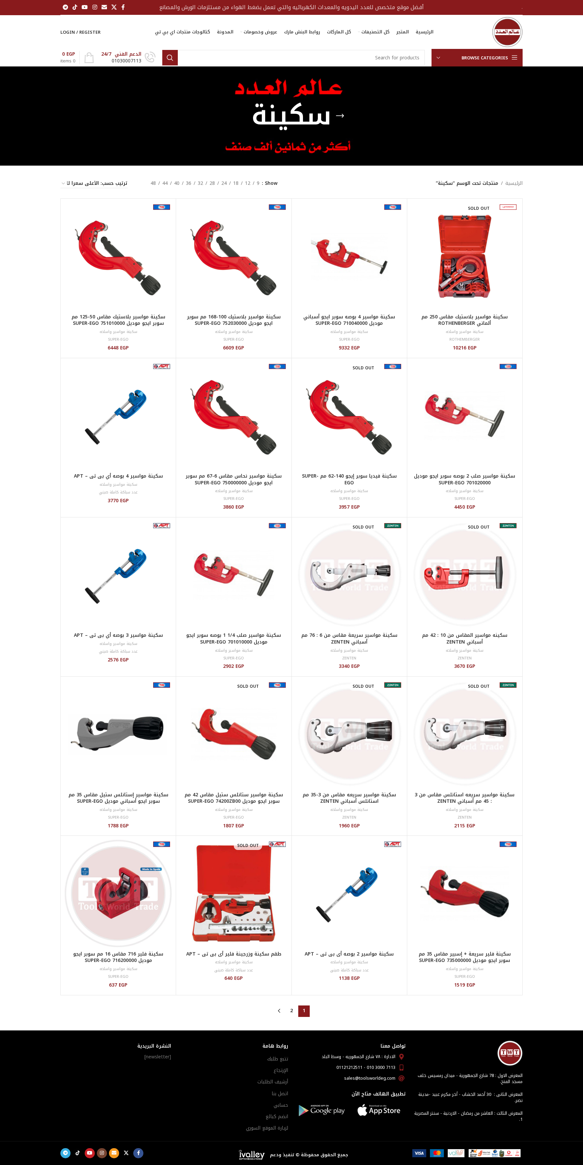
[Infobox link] (128, 58)
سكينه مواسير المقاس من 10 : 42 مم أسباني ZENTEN (464, 639)
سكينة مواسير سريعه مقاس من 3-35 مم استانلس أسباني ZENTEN (349, 798)
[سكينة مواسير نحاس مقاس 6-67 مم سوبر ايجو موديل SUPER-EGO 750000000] (233, 416)
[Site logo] (507, 31)
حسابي (281, 1105)
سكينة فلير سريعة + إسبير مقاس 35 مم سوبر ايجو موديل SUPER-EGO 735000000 (465, 957)
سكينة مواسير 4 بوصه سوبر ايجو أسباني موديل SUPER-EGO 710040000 (349, 320)
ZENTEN (464, 658)
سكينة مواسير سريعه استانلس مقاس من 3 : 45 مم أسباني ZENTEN (465, 798)
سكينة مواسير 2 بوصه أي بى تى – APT (349, 954)
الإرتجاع (281, 1070)
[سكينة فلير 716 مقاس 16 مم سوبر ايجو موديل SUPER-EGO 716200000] (118, 893)
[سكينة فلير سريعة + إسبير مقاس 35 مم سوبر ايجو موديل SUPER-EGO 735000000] (465, 893)
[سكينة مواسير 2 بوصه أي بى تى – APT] (349, 893)
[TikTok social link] (74, 7)
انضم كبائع (277, 1116)
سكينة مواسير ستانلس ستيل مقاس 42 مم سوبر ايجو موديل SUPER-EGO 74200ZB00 (234, 798)
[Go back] (340, 116)
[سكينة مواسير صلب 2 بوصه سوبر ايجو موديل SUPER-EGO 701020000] (465, 416)
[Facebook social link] (123, 7)
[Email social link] (104, 7)
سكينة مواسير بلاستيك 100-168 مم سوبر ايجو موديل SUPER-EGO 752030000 (234, 320)
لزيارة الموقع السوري (267, 1128)
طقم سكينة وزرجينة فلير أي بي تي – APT (233, 954)
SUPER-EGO (349, 339)
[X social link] (114, 7)
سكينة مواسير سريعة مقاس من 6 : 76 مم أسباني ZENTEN (349, 639)
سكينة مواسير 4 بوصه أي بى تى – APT (118, 476)
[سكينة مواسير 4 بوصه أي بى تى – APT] (118, 416)
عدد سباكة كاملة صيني (118, 492)
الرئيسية (514, 183)
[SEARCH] (170, 57)
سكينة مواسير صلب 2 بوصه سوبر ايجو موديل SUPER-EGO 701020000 (464, 479)
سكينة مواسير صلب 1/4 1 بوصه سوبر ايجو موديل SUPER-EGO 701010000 (233, 639)
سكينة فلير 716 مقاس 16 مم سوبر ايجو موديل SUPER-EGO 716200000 (118, 957)
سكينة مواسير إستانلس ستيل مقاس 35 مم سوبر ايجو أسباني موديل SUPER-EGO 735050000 (118, 801)
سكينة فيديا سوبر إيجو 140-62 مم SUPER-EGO (349, 479)
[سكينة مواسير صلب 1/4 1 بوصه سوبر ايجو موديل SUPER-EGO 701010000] (233, 575)
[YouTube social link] (85, 7)
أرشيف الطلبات (272, 1081)
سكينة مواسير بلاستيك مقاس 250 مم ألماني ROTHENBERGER (464, 320)
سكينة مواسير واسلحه (464, 331)
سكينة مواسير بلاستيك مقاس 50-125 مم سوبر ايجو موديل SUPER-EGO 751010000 (118, 320)
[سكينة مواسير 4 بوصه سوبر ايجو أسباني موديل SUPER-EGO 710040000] (349, 256)
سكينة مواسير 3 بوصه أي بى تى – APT (118, 635)
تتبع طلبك (277, 1058)
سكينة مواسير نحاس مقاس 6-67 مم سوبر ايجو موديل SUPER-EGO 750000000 (234, 479)
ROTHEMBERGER (464, 339)
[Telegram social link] (65, 7)
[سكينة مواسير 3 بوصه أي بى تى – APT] (118, 575)
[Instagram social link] (94, 7)
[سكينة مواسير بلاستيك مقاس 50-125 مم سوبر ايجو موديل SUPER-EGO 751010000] (118, 256)
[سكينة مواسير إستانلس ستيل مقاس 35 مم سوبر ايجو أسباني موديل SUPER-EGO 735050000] (118, 734)
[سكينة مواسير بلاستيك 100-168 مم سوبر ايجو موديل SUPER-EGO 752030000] (233, 256)
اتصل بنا (280, 1093)
